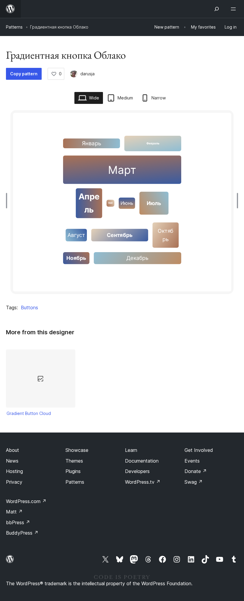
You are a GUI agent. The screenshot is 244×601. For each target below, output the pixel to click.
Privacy (14, 482)
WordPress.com (26, 501)
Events (192, 461)
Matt (14, 512)
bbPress (18, 522)
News (12, 461)
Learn (131, 450)
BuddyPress (22, 533)
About (12, 450)
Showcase (76, 450)
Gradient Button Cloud (29, 413)
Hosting (14, 471)
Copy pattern (23, 73)
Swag (193, 482)
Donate (195, 471)
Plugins (73, 471)
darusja (87, 73)
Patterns (14, 26)
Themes (74, 461)
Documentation (142, 461)
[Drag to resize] (8, 200)
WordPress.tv (142, 482)
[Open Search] (216, 9)
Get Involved (198, 450)
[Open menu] (234, 9)
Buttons (29, 307)
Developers (137, 471)
